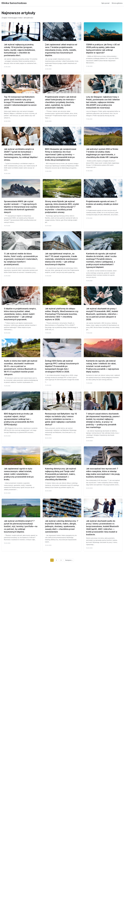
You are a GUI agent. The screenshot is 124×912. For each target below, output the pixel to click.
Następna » (68, 560)
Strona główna (117, 3)
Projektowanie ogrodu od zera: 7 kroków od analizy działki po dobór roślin (102, 204)
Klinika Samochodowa (14, 3)
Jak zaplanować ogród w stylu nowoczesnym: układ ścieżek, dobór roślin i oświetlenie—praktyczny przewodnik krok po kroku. (19, 474)
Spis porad (105, 3)
